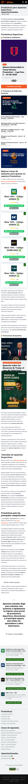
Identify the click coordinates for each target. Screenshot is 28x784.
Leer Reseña (14, 208)
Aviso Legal (22, 779)
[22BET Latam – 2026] (14, 271)
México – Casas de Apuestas (8, 744)
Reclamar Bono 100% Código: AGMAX (14, 205)
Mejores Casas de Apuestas (8, 730)
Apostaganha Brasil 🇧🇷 (6, 756)
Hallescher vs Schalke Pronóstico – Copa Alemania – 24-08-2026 (12, 130)
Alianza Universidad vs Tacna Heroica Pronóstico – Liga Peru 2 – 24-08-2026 (13, 71)
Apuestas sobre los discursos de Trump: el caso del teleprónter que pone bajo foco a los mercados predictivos (14, 370)
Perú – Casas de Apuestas (8, 746)
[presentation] (12, 81)
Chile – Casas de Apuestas (8, 739)
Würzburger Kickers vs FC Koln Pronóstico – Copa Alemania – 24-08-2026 (13, 124)
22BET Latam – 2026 (11, 692)
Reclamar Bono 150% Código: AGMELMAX (14, 256)
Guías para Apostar (19, 460)
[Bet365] (14, 392)
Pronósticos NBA (5, 716)
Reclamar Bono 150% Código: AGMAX (14, 231)
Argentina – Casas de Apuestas (9, 735)
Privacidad (11, 780)
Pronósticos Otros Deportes (8, 723)
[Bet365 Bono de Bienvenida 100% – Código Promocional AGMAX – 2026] (14, 194)
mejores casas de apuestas (8, 181)
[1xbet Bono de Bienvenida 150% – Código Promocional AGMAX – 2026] (14, 219)
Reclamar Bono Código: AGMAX (15, 282)
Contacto (17, 780)
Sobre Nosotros (6, 779)
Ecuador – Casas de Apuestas (8, 737)
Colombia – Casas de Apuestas (9, 742)
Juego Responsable (15, 779)
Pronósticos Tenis (5, 718)
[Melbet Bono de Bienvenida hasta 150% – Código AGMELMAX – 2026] (14, 245)
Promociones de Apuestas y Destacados (11, 732)
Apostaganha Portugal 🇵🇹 (7, 758)
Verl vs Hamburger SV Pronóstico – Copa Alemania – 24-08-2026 (12, 117)
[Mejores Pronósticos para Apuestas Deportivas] (7, 2)
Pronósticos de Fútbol (14, 86)
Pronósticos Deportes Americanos (10, 721)
